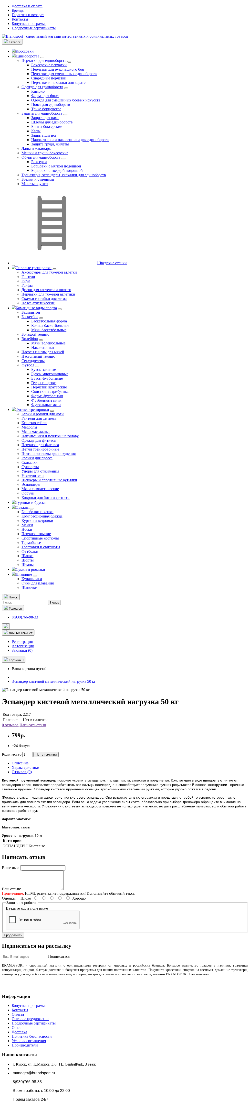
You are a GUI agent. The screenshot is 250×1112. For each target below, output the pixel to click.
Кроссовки (25, 51)
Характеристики (25, 767)
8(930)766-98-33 (25, 617)
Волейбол (29, 339)
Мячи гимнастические (40, 489)
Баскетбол (29, 317)
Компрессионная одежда (41, 516)
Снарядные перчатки (48, 78)
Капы (36, 131)
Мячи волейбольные (48, 343)
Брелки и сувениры (37, 179)
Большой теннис (35, 334)
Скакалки (29, 462)
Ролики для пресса (36, 458)
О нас (16, 1027)
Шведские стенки (112, 263)
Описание (20, 763)
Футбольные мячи (46, 400)
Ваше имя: (10, 868)
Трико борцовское (46, 109)
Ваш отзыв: (11, 889)
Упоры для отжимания (40, 471)
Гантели (28, 277)
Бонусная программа (29, 24)
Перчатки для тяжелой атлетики (48, 294)
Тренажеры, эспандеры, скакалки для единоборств (63, 175)
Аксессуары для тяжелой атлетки (49, 272)
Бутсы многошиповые (49, 374)
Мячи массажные (35, 431)
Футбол (27, 365)
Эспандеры (30, 484)
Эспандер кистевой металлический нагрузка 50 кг (54, 681)
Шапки (27, 556)
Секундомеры (33, 361)
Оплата (18, 1014)
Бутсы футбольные (47, 378)
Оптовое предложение (30, 1019)
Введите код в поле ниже (27, 908)
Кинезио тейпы (34, 423)
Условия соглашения (29, 1041)
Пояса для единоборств (50, 104)
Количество (11, 754)
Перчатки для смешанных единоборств (64, 74)
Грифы (27, 285)
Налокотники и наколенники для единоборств (70, 140)
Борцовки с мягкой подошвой (56, 166)
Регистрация (22, 641)
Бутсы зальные (43, 369)
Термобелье (31, 542)
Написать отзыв (33, 725)
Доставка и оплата (27, 6)
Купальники (31, 579)
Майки (27, 525)
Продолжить (13, 935)
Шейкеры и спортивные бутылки (49, 480)
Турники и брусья (30, 502)
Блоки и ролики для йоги (42, 414)
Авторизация (23, 646)
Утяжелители (32, 475)
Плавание (24, 574)
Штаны (27, 564)
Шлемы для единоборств (52, 122)
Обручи (27, 493)
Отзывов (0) (22, 772)
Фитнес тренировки (32, 409)
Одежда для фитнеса (38, 440)
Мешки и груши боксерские (44, 153)
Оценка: (9, 898)
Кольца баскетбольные (50, 325)
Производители (25, 1045)
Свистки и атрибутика (50, 391)
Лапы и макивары (36, 148)
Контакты (20, 19)
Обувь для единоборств (41, 157)
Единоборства (27, 56)
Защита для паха (45, 118)
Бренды (18, 10)
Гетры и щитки (43, 383)
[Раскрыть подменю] (42, 57)
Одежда (22, 507)
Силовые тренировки (34, 268)
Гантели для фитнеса (38, 418)
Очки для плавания (37, 583)
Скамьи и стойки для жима (44, 299)
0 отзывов (10, 725)
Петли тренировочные (40, 449)
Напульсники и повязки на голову (50, 436)
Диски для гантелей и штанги (46, 290)
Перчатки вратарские (49, 387)
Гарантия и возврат (28, 15)
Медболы (29, 427)
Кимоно (38, 91)
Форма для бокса (45, 96)
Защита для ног (44, 135)
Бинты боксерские (46, 126)
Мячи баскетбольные (48, 330)
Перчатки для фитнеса (40, 445)
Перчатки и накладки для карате (58, 82)
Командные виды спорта (36, 308)
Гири (25, 281)
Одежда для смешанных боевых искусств (65, 100)
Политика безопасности (32, 1036)
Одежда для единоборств (42, 87)
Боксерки (39, 162)
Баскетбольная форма (49, 321)
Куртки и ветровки (37, 520)
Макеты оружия (34, 184)
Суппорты (30, 467)
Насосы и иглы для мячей (42, 352)
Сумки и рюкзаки (30, 569)
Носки (26, 529)
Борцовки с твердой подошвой (57, 170)
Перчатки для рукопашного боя (57, 69)
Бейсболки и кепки (37, 512)
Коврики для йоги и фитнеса (45, 497)
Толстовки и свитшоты (40, 547)
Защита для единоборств (41, 113)
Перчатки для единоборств (43, 60)
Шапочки (29, 587)
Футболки (29, 551)
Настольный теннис (38, 356)
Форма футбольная (47, 396)
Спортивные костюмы (40, 538)
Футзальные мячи (46, 405)
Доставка (19, 1032)
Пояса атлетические (38, 303)
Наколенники (42, 347)
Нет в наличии (46, 754)
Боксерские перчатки (49, 65)
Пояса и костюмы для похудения (48, 453)
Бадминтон (30, 312)
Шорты (27, 560)
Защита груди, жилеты (50, 144)
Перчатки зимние (36, 534)
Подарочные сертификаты (34, 28)
